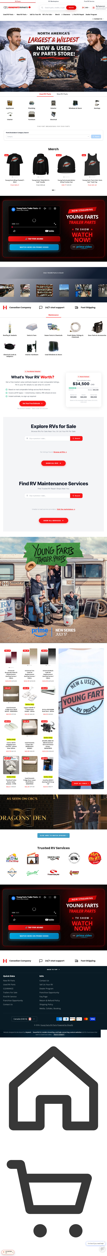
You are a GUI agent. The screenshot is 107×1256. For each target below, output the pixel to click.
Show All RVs (52, 463)
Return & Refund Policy (49, 1000)
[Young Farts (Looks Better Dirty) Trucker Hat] (57, 165)
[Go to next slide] (103, 171)
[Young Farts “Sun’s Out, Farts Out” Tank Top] (83, 165)
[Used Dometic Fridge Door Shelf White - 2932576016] (4, 694)
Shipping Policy (46, 1004)
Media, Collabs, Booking (50, 1008)
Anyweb (28, 1032)
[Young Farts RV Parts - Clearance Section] (81, 718)
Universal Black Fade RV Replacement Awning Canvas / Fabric (48, 665)
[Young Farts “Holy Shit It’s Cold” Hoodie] (31, 165)
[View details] (12, 858)
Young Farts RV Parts (48, 1025)
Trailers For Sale (10, 992)
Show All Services (52, 520)
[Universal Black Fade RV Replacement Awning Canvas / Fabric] (42, 657)
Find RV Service (89, 1)
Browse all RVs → (60, 452)
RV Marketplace (53, 1)
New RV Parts (21, 14)
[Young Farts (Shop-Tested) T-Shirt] (5, 165)
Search (71, 7)
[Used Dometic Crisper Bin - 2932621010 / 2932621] (23, 728)
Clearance (66, 14)
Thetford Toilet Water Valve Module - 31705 (11, 772)
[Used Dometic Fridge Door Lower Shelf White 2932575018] (23, 764)
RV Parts (18, 1)
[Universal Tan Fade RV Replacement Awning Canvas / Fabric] (24, 657)
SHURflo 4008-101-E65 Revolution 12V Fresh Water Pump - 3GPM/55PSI (48, 736)
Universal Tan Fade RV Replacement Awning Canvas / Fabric (30, 665)
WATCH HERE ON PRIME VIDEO (34, 247)
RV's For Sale (47, 14)
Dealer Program (91, 14)
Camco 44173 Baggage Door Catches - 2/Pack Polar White (11, 736)
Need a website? (59, 1034)
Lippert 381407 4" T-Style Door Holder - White (30, 701)
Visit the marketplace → (66, 509)
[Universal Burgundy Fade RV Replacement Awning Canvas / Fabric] (5, 658)
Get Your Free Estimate (31, 403)
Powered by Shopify (65, 1025)
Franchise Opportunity (13, 1000)
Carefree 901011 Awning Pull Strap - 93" (48, 772)
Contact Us (98, 19)
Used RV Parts (8, 14)
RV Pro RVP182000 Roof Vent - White (48, 701)
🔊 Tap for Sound (34, 239)
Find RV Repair (79, 14)
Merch (57, 14)
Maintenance (53, 315)
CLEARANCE (8, 988)
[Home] (17, 7)
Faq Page (43, 996)
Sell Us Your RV (35, 14)
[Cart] (53, 1252)
